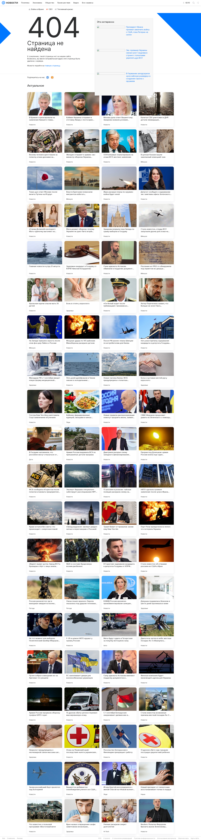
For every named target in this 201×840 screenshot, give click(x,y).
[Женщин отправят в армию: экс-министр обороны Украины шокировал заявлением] (81, 146)
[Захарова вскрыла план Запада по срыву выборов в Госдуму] (119, 221)
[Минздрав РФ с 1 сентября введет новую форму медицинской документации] (44, 370)
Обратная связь (183, 838)
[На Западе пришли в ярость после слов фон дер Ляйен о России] (44, 332)
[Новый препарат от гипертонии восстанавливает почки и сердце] (156, 779)
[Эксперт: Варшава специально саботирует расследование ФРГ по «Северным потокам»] (81, 481)
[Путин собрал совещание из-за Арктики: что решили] (44, 667)
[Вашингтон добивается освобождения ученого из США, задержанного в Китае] (81, 779)
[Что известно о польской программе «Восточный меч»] (44, 816)
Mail (3, 838)
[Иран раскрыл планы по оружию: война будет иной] (119, 184)
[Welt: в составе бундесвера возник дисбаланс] (81, 556)
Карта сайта (195, 838)
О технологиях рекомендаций (122, 838)
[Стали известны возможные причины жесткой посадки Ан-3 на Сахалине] (156, 704)
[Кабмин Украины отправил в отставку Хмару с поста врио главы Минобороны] (81, 109)
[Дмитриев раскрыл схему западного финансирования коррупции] (119, 444)
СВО (50, 9)
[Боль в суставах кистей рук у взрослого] (156, 370)
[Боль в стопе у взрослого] (81, 295)
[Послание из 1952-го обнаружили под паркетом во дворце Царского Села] (156, 258)
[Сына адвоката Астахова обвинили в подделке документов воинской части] (119, 258)
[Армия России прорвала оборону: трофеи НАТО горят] (44, 704)
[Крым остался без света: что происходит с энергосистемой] (44, 518)
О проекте (106, 838)
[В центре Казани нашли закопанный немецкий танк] (156, 146)
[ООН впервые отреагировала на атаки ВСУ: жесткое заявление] (119, 146)
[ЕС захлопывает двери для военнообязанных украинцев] (81, 667)
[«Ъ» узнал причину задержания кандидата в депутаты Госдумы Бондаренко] (156, 332)
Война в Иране (37, 9)
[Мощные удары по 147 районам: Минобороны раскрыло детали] (81, 332)
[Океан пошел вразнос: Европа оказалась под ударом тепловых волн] (81, 593)
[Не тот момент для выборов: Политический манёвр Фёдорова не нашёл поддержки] (44, 630)
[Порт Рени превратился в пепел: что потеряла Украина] (156, 518)
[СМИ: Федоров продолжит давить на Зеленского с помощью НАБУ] (156, 407)
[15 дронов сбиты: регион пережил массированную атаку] (81, 704)
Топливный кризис (65, 9)
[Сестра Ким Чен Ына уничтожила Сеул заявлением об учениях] (44, 407)
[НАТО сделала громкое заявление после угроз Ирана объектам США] (156, 481)
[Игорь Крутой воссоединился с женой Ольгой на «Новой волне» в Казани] (119, 779)
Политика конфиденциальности (144, 838)
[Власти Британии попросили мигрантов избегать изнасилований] (81, 184)
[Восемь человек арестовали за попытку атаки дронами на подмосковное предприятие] (44, 146)
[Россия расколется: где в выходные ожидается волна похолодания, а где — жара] (44, 593)
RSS (99, 838)
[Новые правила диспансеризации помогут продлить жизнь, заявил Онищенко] (119, 407)
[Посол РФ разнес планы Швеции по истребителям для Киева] (119, 332)
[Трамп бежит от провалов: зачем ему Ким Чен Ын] (119, 518)
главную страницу (52, 66)
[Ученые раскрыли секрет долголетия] (119, 816)
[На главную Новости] (11, 3)
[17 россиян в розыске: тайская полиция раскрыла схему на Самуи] (119, 481)
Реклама (20, 838)
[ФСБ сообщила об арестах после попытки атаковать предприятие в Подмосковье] (44, 481)
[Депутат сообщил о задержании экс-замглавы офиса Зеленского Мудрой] (156, 184)
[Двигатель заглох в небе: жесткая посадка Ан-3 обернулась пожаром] (156, 630)
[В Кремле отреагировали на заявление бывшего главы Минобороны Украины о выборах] (44, 109)
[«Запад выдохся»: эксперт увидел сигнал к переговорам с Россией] (81, 518)
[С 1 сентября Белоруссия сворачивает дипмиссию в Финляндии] (119, 704)
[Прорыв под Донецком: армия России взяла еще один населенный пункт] (156, 444)
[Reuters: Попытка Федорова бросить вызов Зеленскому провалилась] (156, 816)
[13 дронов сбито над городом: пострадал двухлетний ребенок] (156, 742)
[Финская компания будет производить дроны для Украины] (156, 667)
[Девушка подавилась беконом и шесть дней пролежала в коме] (156, 593)
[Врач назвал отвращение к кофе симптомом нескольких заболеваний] (81, 816)
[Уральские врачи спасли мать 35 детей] (44, 295)
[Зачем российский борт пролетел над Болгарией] (44, 779)
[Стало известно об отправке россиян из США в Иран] (156, 556)
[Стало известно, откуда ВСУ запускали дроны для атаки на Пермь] (156, 221)
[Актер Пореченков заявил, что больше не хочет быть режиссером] (156, 295)
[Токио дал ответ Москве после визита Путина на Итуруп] (44, 184)
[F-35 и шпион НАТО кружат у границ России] (81, 630)
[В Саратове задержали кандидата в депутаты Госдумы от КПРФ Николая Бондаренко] (119, 556)
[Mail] (3, 3)
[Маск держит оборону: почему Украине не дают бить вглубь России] (81, 221)
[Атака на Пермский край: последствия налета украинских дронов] (81, 742)
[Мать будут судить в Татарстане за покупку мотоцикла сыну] (119, 630)
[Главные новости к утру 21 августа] (44, 258)
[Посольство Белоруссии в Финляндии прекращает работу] (119, 742)
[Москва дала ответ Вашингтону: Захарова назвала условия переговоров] (119, 109)
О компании (11, 838)
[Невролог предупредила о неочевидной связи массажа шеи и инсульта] (44, 742)
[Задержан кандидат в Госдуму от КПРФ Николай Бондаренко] (81, 258)
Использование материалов (166, 838)
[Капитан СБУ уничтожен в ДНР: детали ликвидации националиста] (156, 109)
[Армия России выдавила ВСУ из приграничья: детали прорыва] (81, 444)
